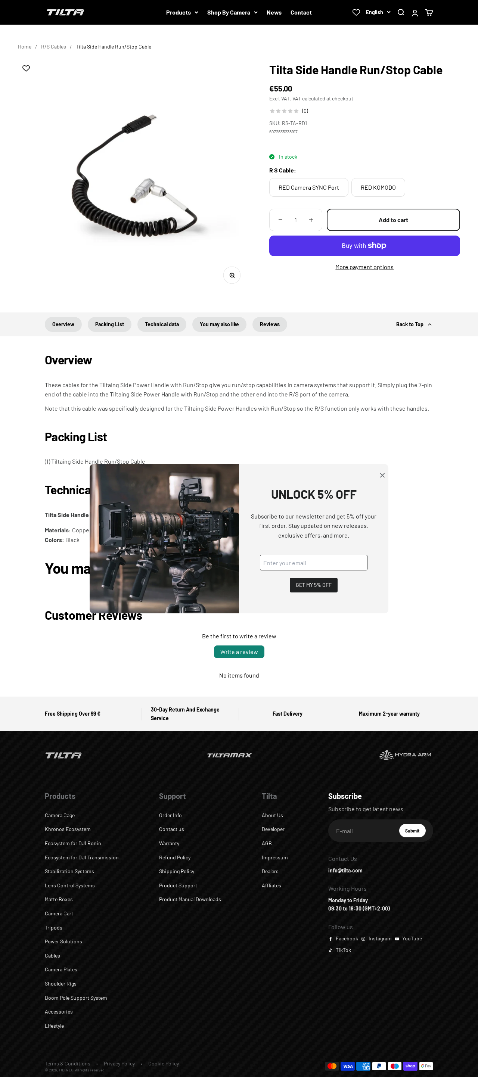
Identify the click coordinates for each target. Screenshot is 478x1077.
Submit (415, 832)
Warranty (169, 843)
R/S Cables (53, 46)
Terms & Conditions (67, 1063)
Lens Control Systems (70, 885)
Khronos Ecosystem (68, 829)
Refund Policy (174, 857)
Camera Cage (60, 815)
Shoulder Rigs (61, 983)
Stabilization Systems (69, 871)
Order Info (170, 815)
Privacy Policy (119, 1063)
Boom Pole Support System (76, 997)
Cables (52, 955)
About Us (272, 815)
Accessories (59, 1011)
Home (24, 46)
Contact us (171, 829)
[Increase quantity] (311, 220)
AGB (267, 843)
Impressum (275, 857)
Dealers (270, 871)
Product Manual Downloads (190, 899)
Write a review (239, 651)
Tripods (53, 927)
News (274, 12)
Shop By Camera (228, 12)
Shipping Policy (176, 871)
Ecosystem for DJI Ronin (73, 843)
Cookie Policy (163, 1063)
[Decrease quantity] (280, 220)
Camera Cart (59, 913)
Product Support (178, 885)
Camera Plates (61, 969)
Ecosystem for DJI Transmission (82, 857)
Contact (301, 12)
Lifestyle (54, 1025)
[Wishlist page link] (356, 12)
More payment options (364, 266)
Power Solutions (63, 941)
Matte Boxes (59, 899)
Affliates (271, 885)
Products (178, 12)
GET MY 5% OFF (314, 585)
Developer (273, 829)
